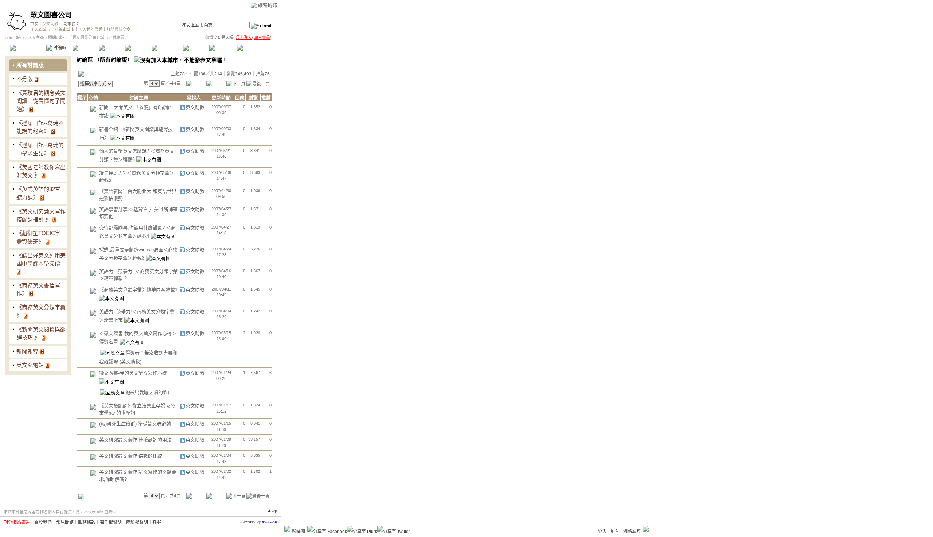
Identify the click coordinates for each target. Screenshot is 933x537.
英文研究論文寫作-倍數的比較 (130, 456)
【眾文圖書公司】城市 (88, 37)
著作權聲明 (111, 522)
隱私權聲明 (137, 522)
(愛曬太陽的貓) (153, 392)
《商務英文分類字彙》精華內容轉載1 (138, 289)
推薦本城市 (64, 29)
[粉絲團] (287, 529)
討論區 (59, 47)
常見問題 (65, 522)
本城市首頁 (27, 47)
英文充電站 (30, 365)
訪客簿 (222, 47)
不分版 (24, 79)
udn (8, 37)
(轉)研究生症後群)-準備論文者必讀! (136, 424)
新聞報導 (27, 351)
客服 (156, 522)
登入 (602, 531)
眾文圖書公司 (51, 15)
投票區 (112, 47)
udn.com (269, 521)
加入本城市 (40, 29)
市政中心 (255, 47)
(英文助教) (130, 362)
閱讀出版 (56, 37)
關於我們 (43, 522)
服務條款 (86, 522)
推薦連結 (166, 47)
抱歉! (131, 392)
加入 (614, 531)
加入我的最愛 (90, 29)
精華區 (85, 47)
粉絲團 (298, 531)
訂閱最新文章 (118, 29)
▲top (272, 510)
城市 (20, 37)
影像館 (138, 47)
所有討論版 (30, 65)
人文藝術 (36, 37)
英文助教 (50, 24)
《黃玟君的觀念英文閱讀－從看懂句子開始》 (41, 101)
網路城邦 (267, 5)
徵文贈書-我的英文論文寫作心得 (133, 373)
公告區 (196, 47)
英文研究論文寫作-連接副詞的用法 (135, 440)
